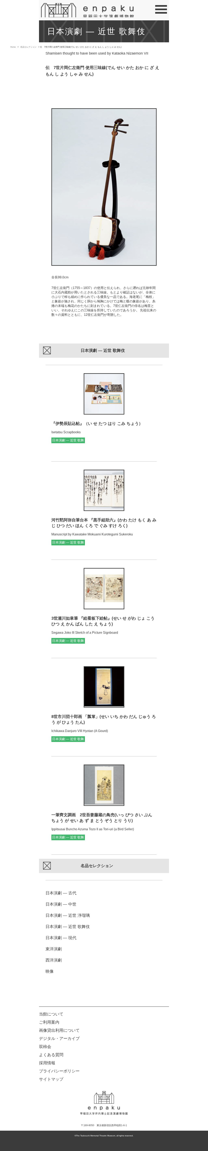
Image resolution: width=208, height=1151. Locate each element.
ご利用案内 (49, 1022)
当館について (51, 1014)
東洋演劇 (54, 949)
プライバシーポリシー (59, 1071)
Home (13, 47)
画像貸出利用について (59, 1030)
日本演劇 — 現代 (61, 937)
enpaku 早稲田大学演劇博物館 (104, 1103)
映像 (50, 971)
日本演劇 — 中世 (61, 904)
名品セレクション (28, 47)
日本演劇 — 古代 (61, 893)
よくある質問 (51, 1055)
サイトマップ (51, 1079)
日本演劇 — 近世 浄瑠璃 (68, 915)
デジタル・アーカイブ (59, 1038)
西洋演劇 (54, 960)
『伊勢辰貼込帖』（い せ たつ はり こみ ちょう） (97, 423)
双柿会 (45, 1046)
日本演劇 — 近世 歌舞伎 (68, 926)
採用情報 (47, 1063)
